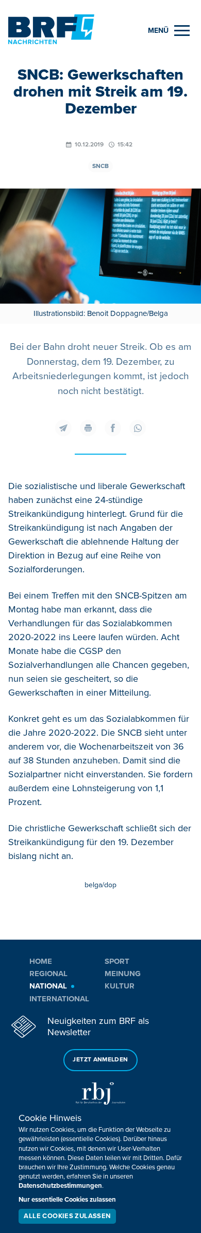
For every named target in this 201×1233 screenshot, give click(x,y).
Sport (117, 961)
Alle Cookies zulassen (67, 1216)
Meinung (123, 973)
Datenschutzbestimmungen (60, 1186)
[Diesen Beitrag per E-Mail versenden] (63, 428)
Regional (48, 973)
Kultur (120, 986)
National (48, 986)
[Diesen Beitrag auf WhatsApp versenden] (137, 428)
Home (40, 961)
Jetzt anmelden (100, 1059)
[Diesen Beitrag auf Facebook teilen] (113, 428)
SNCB (100, 166)
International (59, 998)
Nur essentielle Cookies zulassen (67, 1199)
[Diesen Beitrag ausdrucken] (88, 428)
